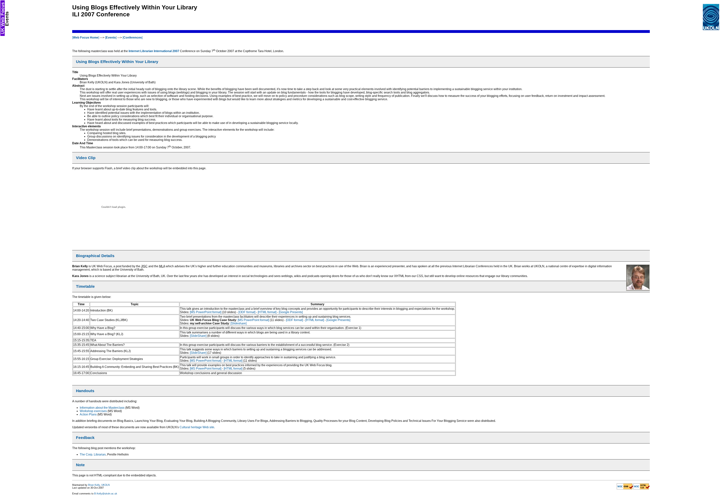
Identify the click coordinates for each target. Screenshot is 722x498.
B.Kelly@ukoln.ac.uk (105, 493)
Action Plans (88, 414)
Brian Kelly (94, 485)
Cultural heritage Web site (197, 427)
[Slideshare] (238, 323)
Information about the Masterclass (102, 407)
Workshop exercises (93, 411)
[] (85, 37)
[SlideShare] (198, 335)
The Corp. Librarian (93, 454)
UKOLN (105, 485)
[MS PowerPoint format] (205, 312)
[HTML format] (267, 312)
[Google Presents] (291, 312)
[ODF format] (246, 312)
